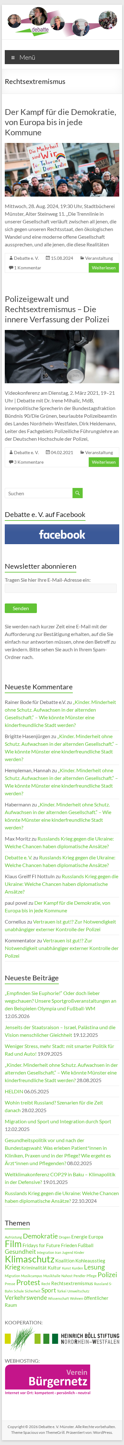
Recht (45, 1284)
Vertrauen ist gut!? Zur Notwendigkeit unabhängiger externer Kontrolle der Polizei (62, 948)
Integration (45, 1252)
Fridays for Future (41, 1245)
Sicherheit (32, 1291)
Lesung (94, 1267)
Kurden (77, 1268)
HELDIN (14, 1091)
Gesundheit (20, 1251)
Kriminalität (34, 1267)
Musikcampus (31, 1276)
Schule (19, 1291)
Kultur (54, 1267)
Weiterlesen (104, 267)
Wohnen (76, 1298)
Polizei (107, 1274)
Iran (58, 1252)
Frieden (69, 1245)
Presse (10, 1284)
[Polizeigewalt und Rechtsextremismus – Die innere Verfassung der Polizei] (62, 333)
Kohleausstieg (90, 1260)
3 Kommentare (29, 462)
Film (13, 1243)
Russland (101, 1284)
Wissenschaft (58, 1298)
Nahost (66, 1276)
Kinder (79, 1252)
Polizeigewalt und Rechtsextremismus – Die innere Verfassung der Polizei (57, 309)
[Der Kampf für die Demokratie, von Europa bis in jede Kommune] (62, 146)
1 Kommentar (27, 267)
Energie (79, 1236)
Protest (28, 1282)
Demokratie (40, 1236)
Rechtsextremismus (72, 1283)
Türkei (61, 1291)
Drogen (64, 1237)
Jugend (67, 1252)
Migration (12, 1276)
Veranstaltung (99, 258)
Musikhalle (51, 1276)
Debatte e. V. (26, 258)
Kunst (66, 1268)
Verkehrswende (26, 1297)
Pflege (91, 1276)
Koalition (64, 1260)
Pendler (79, 1276)
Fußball (85, 1245)
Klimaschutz (29, 1258)
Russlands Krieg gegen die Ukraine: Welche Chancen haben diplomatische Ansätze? (61, 884)
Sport (48, 1290)
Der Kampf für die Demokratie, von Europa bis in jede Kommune (60, 122)
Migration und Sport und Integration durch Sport (58, 1121)
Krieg (12, 1267)
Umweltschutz (78, 1291)
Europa (95, 1236)
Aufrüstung (13, 1237)
